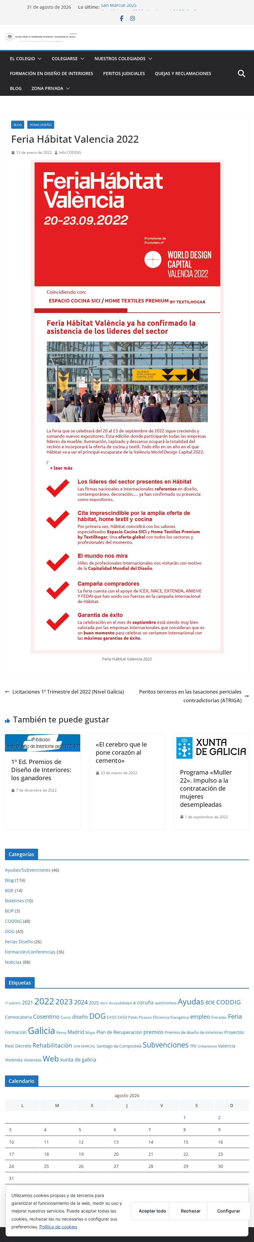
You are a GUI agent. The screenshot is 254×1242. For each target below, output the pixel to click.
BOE (9, 890)
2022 (44, 1001)
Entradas (219, 1017)
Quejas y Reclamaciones (183, 73)
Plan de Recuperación (119, 1032)
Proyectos (234, 1032)
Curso (66, 1017)
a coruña (143, 1002)
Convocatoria (18, 1017)
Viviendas (33, 1060)
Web (51, 1058)
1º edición (13, 1003)
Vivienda (14, 1060)
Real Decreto (18, 1046)
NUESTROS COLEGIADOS (120, 58)
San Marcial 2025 (119, 7)
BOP (9, 911)
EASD (111, 1017)
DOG (10, 931)
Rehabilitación (52, 1045)
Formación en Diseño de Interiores (51, 73)
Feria (235, 1016)
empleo (200, 1016)
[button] (38, 58)
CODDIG (13, 921)
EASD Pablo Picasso (135, 1017)
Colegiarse (65, 58)
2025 (94, 1003)
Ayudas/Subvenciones (27, 870)
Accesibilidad (120, 1002)
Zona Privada (47, 88)
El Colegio (22, 58)
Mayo (90, 1032)
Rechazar (191, 1210)
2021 (27, 1002)
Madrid (76, 1032)
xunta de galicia (78, 1059)
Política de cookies (58, 1226)
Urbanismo (207, 1045)
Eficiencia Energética (171, 1017)
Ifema (61, 1032)
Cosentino (46, 1016)
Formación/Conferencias (30, 952)
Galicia (41, 1030)
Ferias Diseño (41, 125)
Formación (16, 1032)
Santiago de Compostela (119, 1046)
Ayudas (191, 1001)
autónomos (166, 1003)
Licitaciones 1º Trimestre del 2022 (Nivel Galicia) (68, 691)
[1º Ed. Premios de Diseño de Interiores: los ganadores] (42, 738)
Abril (104, 1003)
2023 (64, 1001)
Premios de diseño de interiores (194, 1032)
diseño (80, 1016)
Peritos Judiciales (124, 73)
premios (153, 1031)
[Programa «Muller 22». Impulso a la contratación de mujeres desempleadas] (211, 738)
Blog (16, 88)
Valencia (226, 1046)
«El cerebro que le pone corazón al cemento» (121, 752)
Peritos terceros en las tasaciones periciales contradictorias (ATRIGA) (190, 696)
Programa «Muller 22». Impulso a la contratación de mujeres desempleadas (206, 788)
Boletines (14, 901)
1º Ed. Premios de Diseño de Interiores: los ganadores (41, 769)
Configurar (228, 1210)
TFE (193, 1046)
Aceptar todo (152, 1210)
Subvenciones (166, 1045)
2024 (81, 1002)
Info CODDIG (70, 152)
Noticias (13, 962)
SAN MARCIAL (84, 1046)
